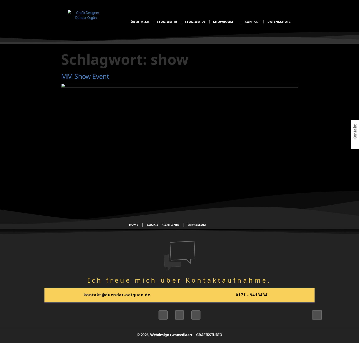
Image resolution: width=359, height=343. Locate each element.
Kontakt (252, 22)
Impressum (197, 225)
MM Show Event (85, 76)
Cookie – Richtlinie (163, 225)
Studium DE (195, 22)
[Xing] (163, 315)
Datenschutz (279, 22)
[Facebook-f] (195, 315)
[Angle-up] (317, 315)
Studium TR (167, 22)
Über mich (140, 22)
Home (133, 225)
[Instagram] (179, 315)
